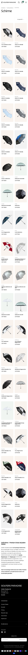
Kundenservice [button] (4, 624)
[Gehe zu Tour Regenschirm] (21, 438)
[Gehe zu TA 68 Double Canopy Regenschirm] (21, 410)
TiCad (16, 367)
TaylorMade (17, 529)
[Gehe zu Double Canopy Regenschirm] (7, 246)
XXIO (16, 203)
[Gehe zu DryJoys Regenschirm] (7, 492)
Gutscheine (4, 616)
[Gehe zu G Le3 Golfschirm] (21, 220)
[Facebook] (2, 632)
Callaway (3, 43)
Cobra (2, 177)
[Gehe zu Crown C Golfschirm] (7, 166)
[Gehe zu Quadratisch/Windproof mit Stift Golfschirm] (21, 246)
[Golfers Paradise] (14, 585)
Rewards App (4, 613)
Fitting (2, 610)
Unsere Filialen (4, 604)
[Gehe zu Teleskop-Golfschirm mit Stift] (7, 274)
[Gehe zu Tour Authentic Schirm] (7, 32)
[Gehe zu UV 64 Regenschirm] (7, 519)
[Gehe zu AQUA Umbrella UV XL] (7, 357)
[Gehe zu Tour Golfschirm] (7, 329)
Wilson (2, 257)
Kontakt (3, 595)
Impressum (4, 619)
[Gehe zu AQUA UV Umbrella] (21, 32)
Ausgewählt (20, 19)
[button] (19, 2)
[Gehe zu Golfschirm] (21, 193)
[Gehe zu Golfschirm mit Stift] (7, 302)
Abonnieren (22, 639)
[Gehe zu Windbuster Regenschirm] (21, 357)
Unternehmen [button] (4, 601)
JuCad (16, 177)
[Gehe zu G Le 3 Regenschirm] (7, 220)
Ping (2, 230)
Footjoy (3, 502)
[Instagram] (5, 632)
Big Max (16, 43)
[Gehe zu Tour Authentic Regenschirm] (21, 329)
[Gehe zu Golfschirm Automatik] (21, 166)
